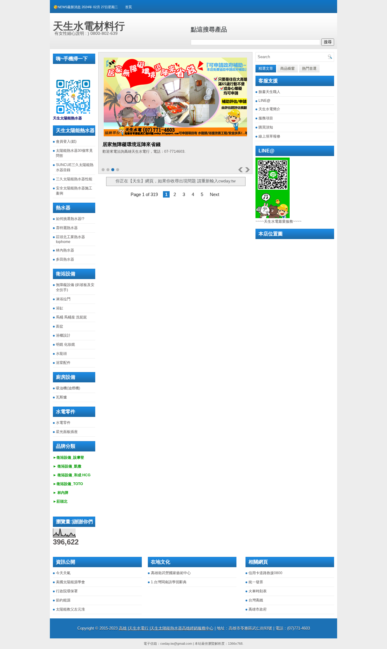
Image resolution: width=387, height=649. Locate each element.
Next (214, 194)
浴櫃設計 (63, 335)
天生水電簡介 (269, 109)
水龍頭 (61, 353)
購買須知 (266, 127)
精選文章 (266, 68)
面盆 (59, 326)
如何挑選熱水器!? (70, 219)
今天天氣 (63, 573)
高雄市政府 (258, 609)
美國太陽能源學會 (70, 582)
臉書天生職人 (269, 92)
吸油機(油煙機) (68, 388)
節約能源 (63, 600)
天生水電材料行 (89, 26)
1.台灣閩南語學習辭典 (169, 582)
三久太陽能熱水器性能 (74, 179)
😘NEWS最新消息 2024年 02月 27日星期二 (86, 7)
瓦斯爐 (61, 397)
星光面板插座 (67, 432)
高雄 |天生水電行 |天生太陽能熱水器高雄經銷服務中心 (166, 628)
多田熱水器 (65, 259)
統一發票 (256, 582)
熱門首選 (309, 68)
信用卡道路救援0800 (265, 573)
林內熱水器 (65, 250)
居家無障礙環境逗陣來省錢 (131, 144)
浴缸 (59, 308)
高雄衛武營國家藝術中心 (171, 573)
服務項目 (266, 118)
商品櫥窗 (287, 68)
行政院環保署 (67, 591)
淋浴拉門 (63, 299)
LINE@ (264, 100)
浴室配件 (63, 363)
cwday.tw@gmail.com (176, 643)
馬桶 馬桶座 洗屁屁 (71, 317)
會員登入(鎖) (66, 141)
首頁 (128, 7)
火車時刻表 (258, 591)
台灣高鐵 (256, 600)
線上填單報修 (269, 136)
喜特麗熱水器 (67, 228)
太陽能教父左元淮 (70, 609)
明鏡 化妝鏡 (65, 344)
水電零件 (63, 423)
